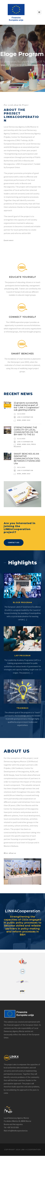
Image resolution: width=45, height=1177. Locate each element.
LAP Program (22, 655)
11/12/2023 (21, 438)
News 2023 (26, 420)
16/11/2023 (21, 467)
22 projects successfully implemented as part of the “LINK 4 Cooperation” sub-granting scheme (27, 406)
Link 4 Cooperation (25, 417)
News (19, 420)
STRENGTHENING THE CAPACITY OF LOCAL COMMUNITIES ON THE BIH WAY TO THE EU (26, 431)
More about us (10, 853)
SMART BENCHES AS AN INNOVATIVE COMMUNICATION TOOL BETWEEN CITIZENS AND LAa (27, 459)
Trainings (22, 708)
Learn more (9, 240)
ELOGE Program (22, 602)
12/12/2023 (21, 414)
